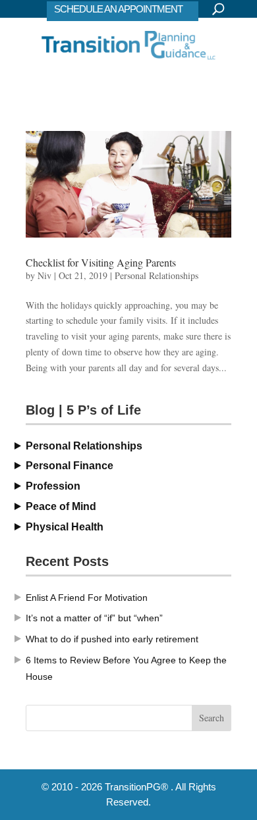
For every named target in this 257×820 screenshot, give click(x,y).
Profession (53, 486)
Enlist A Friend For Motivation (87, 597)
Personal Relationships (156, 275)
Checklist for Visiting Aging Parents (101, 262)
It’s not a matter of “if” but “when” (94, 618)
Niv (44, 275)
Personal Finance (69, 465)
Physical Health (64, 526)
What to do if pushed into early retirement (112, 639)
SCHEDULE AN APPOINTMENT (118, 8)
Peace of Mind (61, 506)
